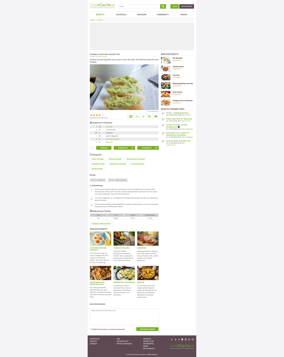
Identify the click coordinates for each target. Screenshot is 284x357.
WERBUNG (147, 339)
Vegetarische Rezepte (118, 164)
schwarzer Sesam (112, 139)
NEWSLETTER (148, 341)
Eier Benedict (177, 58)
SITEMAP (93, 344)
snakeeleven (170, 145)
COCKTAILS (121, 14)
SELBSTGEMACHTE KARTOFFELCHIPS (97, 283)
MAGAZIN (141, 14)
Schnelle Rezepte (98, 164)
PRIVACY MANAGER (124, 344)
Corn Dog (176, 75)
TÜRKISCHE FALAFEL (121, 248)
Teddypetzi (189, 129)
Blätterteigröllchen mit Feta (183, 84)
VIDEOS (183, 14)
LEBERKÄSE (141, 248)
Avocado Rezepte (137, 164)
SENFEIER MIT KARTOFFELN (124, 282)
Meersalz (109, 142)
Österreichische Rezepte (136, 159)
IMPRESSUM (94, 339)
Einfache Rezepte (115, 159)
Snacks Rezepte (98, 159)
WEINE (145, 346)
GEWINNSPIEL (148, 344)
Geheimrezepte (97, 169)
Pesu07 (187, 115)
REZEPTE (100, 14)
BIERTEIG (140, 282)
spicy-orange (102, 56)
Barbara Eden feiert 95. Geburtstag (179, 119)
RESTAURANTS (149, 349)
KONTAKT (93, 341)
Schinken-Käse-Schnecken (183, 101)
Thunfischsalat (178, 67)
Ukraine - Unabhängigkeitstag (177, 113)
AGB (118, 339)
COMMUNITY (163, 14)
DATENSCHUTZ (122, 341)
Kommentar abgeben (147, 329)
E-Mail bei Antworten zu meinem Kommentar (108, 329)
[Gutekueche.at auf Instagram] (182, 339)
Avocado (109, 127)
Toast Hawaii (177, 92)
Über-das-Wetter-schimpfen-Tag (178, 141)
